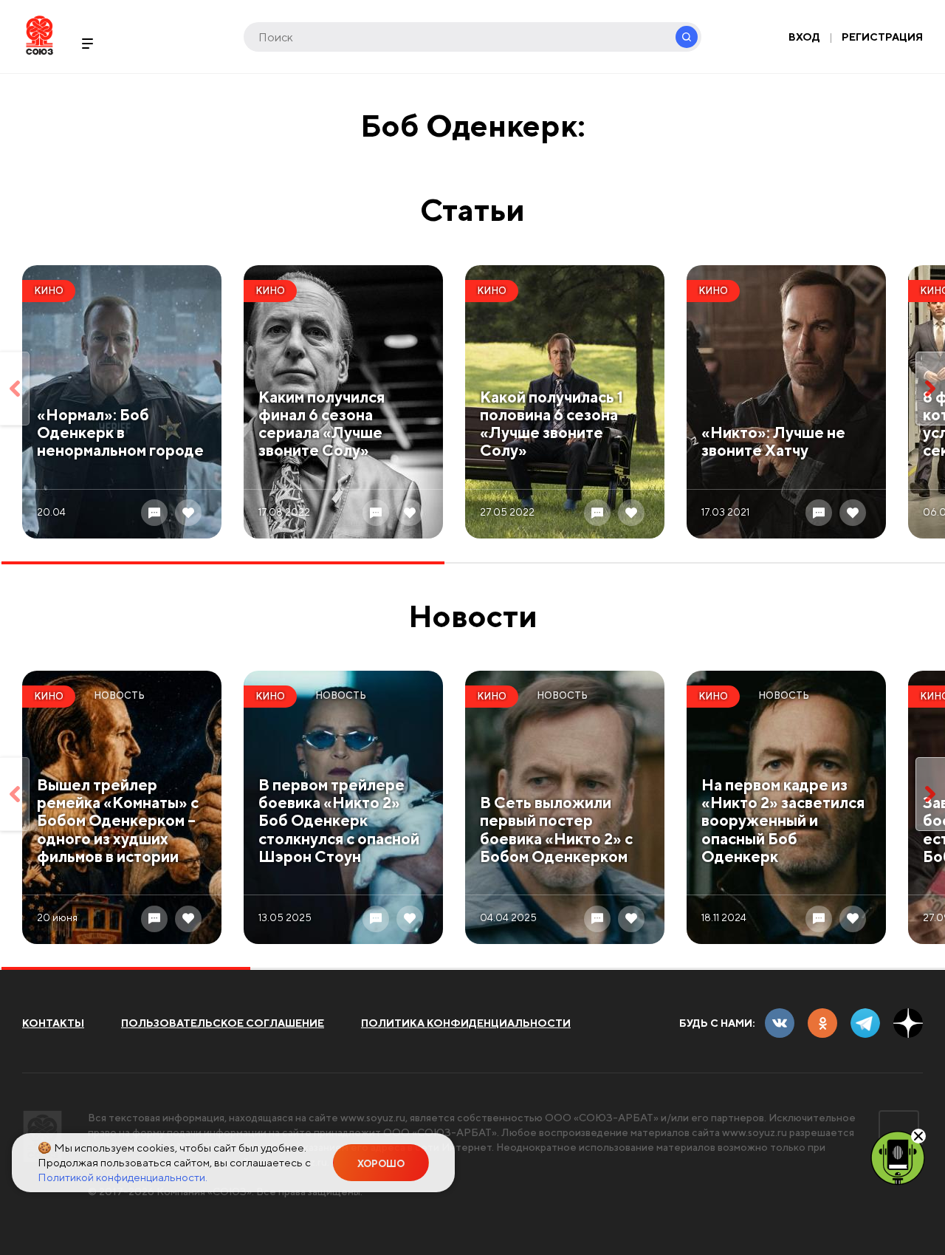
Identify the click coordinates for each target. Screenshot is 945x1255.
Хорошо (381, 1163)
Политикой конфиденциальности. (122, 1177)
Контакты (53, 1023)
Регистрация (882, 37)
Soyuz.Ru (39, 35)
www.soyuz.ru (372, 1118)
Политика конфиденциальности (466, 1023)
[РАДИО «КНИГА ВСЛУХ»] (897, 1156)
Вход (804, 37)
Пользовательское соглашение (222, 1023)
